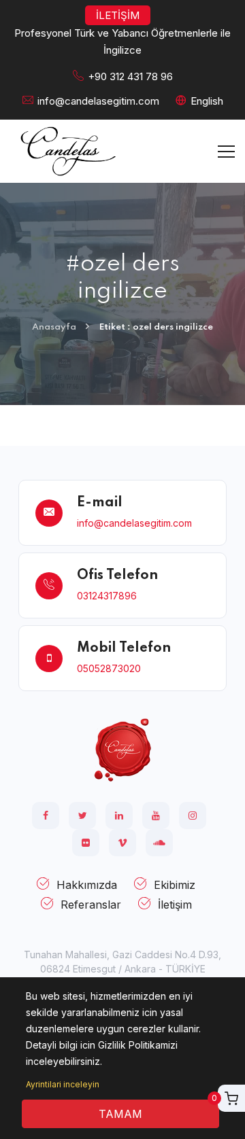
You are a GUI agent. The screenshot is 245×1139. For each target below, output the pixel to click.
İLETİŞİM (118, 15)
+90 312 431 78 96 (130, 76)
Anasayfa (54, 327)
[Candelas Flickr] (85, 842)
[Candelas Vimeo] (122, 842)
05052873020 (109, 668)
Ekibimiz (174, 885)
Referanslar (91, 904)
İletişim (175, 904)
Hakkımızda (86, 885)
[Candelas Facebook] (45, 815)
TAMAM (120, 1114)
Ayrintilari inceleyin (62, 1084)
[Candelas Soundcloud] (159, 842)
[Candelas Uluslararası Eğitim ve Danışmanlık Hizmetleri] (122, 749)
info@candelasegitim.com (98, 100)
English (207, 100)
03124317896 (107, 595)
